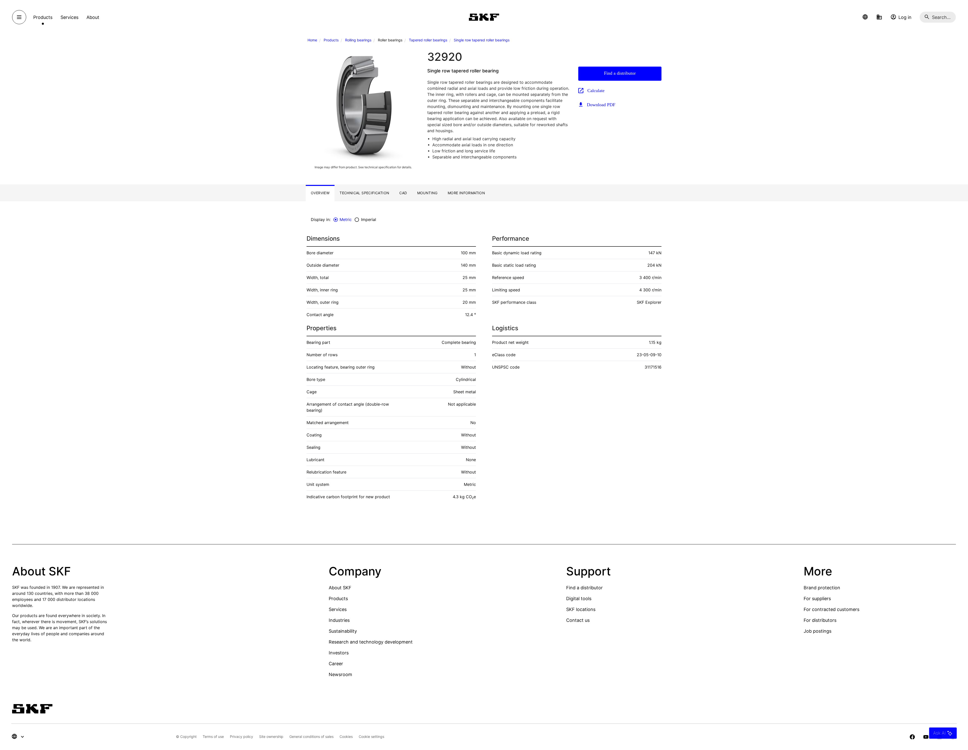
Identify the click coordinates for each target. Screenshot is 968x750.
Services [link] (69, 17)
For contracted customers (831, 609)
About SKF (340, 587)
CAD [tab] (403, 193)
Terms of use (213, 736)
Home (312, 40)
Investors (339, 652)
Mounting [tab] (427, 193)
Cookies (346, 736)
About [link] (92, 17)
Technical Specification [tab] (364, 193)
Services (338, 609)
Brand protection (822, 587)
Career (336, 663)
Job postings (817, 631)
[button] (865, 17)
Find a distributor (620, 73)
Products (331, 40)
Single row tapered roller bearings (481, 40)
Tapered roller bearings (428, 40)
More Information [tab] (466, 193)
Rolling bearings (358, 40)
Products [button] (42, 17)
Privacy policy (241, 736)
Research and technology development (371, 642)
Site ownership (271, 736)
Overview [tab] (320, 193)
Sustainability (343, 631)
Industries (339, 620)
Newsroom (340, 674)
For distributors (820, 620)
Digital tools (578, 598)
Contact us (578, 620)
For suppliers (817, 598)
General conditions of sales (311, 736)
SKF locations (580, 609)
